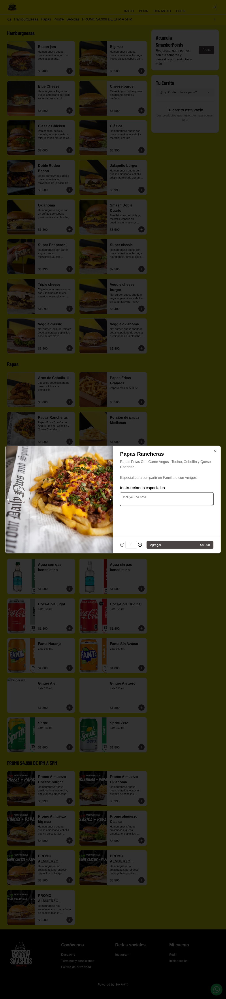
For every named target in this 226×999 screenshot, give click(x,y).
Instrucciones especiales (142, 488)
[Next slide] (110, 499)
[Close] (215, 451)
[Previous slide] (8, 499)
